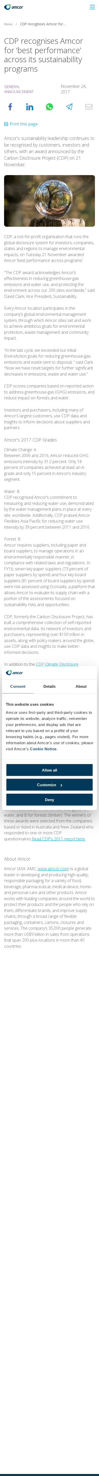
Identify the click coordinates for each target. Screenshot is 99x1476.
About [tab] (81, 686)
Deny (49, 799)
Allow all (49, 770)
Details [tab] (49, 686)
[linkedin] (30, 107)
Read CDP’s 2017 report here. (59, 839)
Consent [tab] (17, 686)
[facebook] (10, 107)
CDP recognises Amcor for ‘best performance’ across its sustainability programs (44, 24)
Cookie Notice (43, 748)
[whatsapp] (49, 107)
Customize (46, 785)
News (8, 24)
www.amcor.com (53, 868)
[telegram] (69, 107)
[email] (89, 107)
